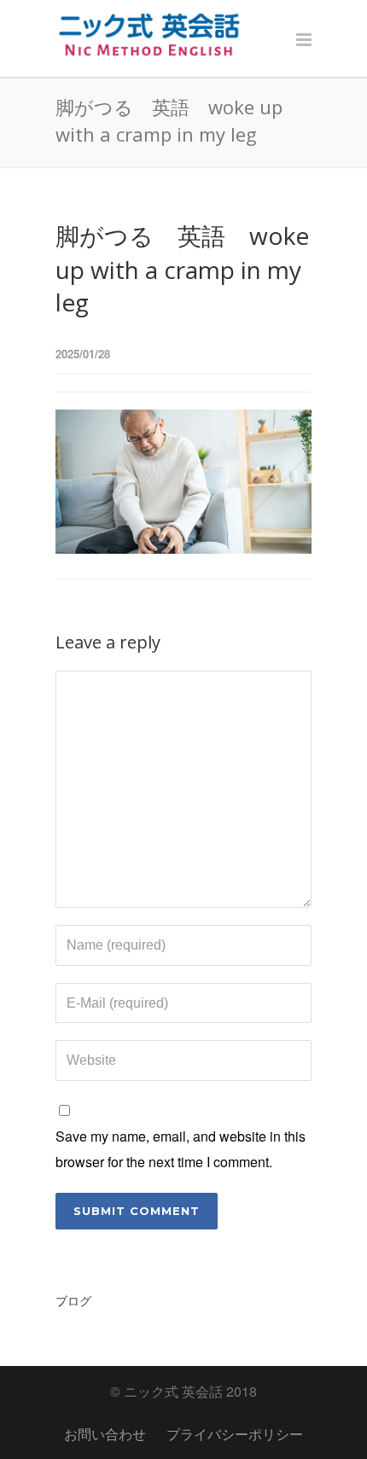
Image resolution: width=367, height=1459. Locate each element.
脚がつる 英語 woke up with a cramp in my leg (182, 268)
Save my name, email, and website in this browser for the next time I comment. (180, 1148)
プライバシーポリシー (234, 1434)
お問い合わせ (105, 1434)
